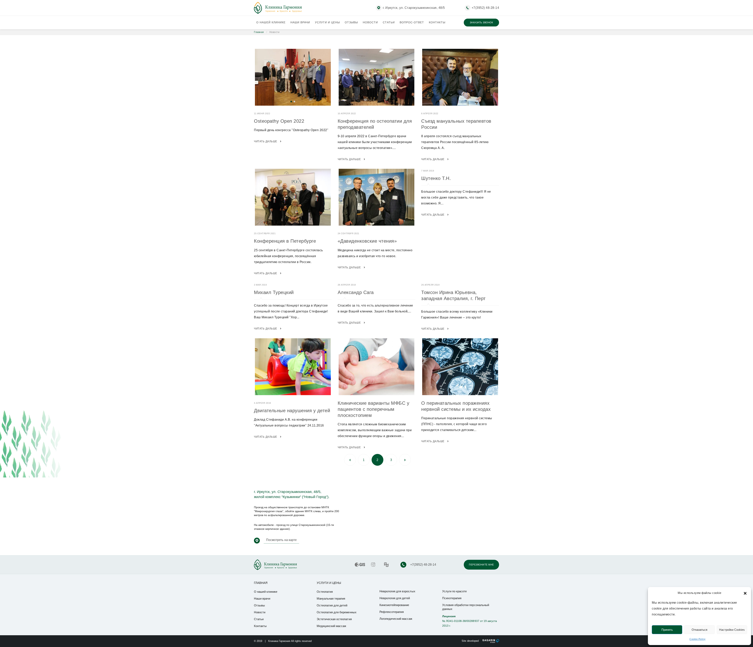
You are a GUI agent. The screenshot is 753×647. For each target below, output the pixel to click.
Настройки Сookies (732, 629)
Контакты (437, 22)
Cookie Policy (697, 639)
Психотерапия (451, 598)
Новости (370, 22)
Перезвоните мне (481, 564)
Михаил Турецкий (274, 292)
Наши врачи (300, 22)
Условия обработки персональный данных (465, 607)
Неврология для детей (394, 598)
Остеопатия (325, 591)
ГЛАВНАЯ (260, 582)
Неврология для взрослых (397, 591)
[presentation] (256, 77)
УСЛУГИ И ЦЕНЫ (329, 582)
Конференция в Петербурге (285, 241)
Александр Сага (356, 292)
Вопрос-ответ (412, 22)
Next (405, 460)
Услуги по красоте (454, 591)
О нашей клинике (271, 22)
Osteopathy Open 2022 (279, 121)
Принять (667, 629)
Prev (350, 460)
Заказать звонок (481, 22)
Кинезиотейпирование (394, 605)
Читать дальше (266, 141)
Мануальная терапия (331, 598)
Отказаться (699, 629)
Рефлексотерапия (391, 611)
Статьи (389, 22)
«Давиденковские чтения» (367, 241)
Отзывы (351, 22)
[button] (745, 593)
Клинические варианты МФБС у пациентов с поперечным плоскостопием (373, 409)
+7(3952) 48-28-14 (485, 7)
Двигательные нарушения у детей (292, 410)
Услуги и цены (327, 22)
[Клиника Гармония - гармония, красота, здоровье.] (278, 8)
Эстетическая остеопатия (334, 619)
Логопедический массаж (395, 618)
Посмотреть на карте (281, 540)
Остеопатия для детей (332, 605)
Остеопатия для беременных (336, 612)
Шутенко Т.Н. (436, 178)
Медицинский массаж (331, 626)
